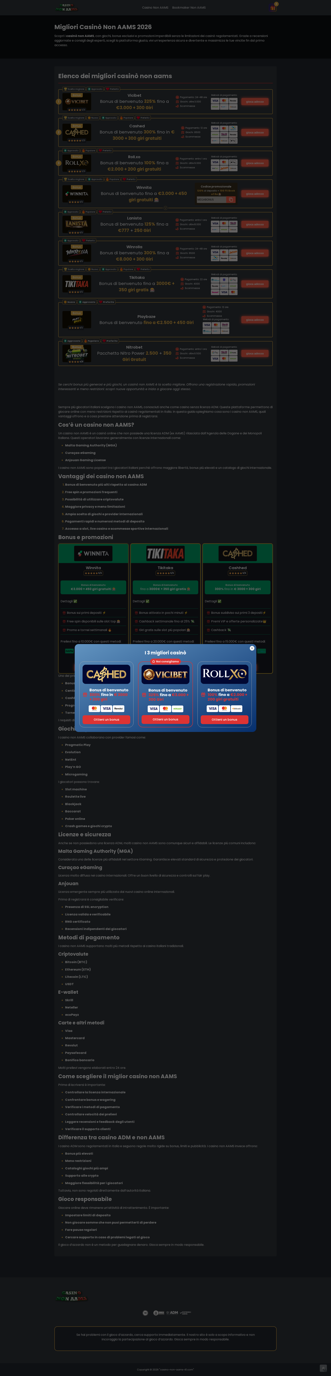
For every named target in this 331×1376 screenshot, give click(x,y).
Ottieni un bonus (106, 719)
